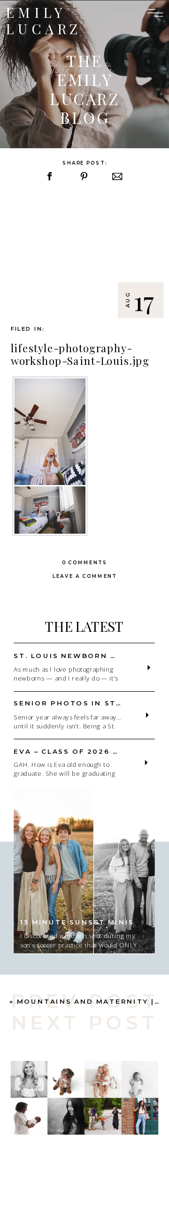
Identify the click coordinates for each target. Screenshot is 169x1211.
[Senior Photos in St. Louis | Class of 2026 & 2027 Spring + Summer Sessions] (147, 715)
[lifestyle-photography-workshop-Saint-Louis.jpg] (85, 255)
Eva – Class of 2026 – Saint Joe (91, 751)
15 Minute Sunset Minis (77, 922)
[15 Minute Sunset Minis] (84, 870)
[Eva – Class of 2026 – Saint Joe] (146, 762)
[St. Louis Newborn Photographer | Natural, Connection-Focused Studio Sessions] (149, 667)
